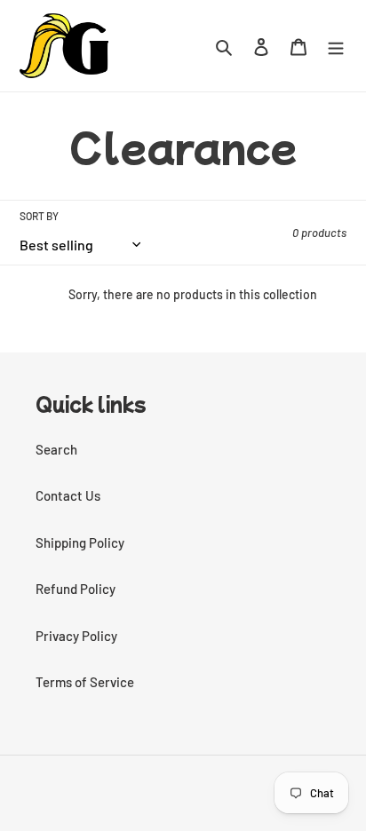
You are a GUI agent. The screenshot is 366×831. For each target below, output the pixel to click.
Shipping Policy (80, 542)
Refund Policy (75, 589)
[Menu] (335, 46)
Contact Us (68, 495)
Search (56, 449)
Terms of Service (85, 682)
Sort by (39, 216)
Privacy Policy (76, 636)
